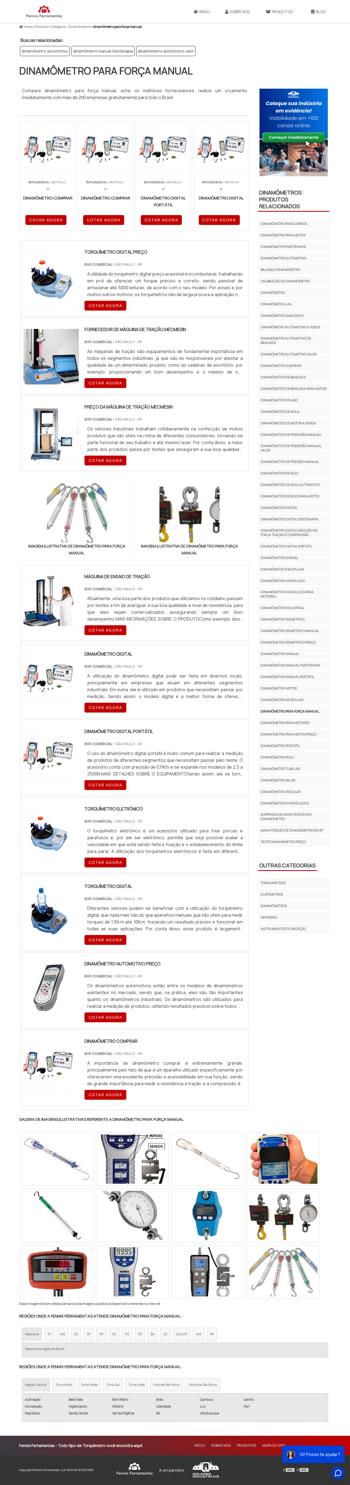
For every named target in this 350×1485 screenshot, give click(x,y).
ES (76, 1334)
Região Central (36, 1384)
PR (101, 1334)
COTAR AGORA (46, 220)
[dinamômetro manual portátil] (208, 1159)
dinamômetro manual (280, 654)
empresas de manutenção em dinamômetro (286, 816)
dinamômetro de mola (280, 411)
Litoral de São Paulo (202, 1384)
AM (198, 1334)
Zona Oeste (89, 1384)
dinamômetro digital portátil (286, 546)
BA (152, 1334)
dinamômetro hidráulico (283, 580)
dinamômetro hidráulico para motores (287, 594)
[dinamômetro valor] (132, 1215)
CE (165, 1334)
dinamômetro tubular (280, 768)
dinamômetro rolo (277, 757)
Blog (320, 11)
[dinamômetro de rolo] (283, 1215)
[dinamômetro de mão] (57, 1215)
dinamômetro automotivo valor (166, 51)
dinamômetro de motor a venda (288, 423)
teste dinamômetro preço (283, 842)
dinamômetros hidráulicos (285, 803)
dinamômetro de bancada (283, 377)
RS (127, 1334)
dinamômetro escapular (282, 569)
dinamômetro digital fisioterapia (289, 519)
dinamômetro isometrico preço (288, 642)
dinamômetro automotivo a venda (290, 327)
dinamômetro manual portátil (287, 677)
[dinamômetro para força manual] (76, 512)
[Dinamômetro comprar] (49, 1087)
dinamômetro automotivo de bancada (286, 340)
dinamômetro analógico (282, 315)
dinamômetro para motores (285, 722)
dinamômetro (273, 292)
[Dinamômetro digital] (49, 700)
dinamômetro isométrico (283, 619)
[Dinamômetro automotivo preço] (49, 1010)
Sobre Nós (240, 11)
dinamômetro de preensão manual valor (291, 448)
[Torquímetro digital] (49, 932)
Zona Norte (64, 1384)
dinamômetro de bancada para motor (294, 388)
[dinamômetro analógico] (57, 1271)
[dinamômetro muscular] (132, 1159)
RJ (49, 1334)
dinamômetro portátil (280, 745)
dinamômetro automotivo (45, 51)
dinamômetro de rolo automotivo (290, 484)
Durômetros (272, 894)
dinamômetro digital (279, 507)
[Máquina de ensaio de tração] (49, 623)
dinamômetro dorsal (279, 557)
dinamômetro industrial (282, 608)
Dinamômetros (274, 906)
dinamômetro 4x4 (276, 304)
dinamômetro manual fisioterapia (103, 51)
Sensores (269, 917)
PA (212, 1334)
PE (140, 1334)
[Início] (44, 11)
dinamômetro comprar (281, 365)
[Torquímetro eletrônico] (49, 855)
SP (89, 1334)
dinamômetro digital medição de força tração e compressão (289, 532)
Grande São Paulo (166, 1384)
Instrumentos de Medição (283, 929)
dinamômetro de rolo (280, 473)
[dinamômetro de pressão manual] (283, 1159)
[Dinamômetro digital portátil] (49, 777)
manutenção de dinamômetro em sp (292, 830)
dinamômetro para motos (283, 235)
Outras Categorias (287, 865)
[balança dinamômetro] (57, 1159)
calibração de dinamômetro (285, 281)
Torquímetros (273, 883)
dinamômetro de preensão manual (291, 434)
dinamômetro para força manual (290, 711)
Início (204, 11)
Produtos (282, 11)
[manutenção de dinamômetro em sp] (208, 1215)
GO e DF (181, 1334)
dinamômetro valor (278, 780)
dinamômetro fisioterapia (283, 246)
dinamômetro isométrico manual (290, 631)
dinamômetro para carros (284, 223)
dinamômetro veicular (281, 791)
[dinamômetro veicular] (283, 1271)
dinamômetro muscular (282, 699)
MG (62, 1334)
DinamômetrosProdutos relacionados (280, 199)
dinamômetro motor (279, 688)
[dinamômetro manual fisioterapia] (208, 1271)
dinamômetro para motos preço (288, 734)
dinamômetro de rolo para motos (290, 496)
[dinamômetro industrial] (132, 1271)
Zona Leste (137, 1384)
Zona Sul (113, 1384)
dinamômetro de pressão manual (290, 461)
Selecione (32, 1334)
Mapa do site (273, 1445)
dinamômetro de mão (279, 400)
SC (114, 1334)
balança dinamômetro (280, 269)
